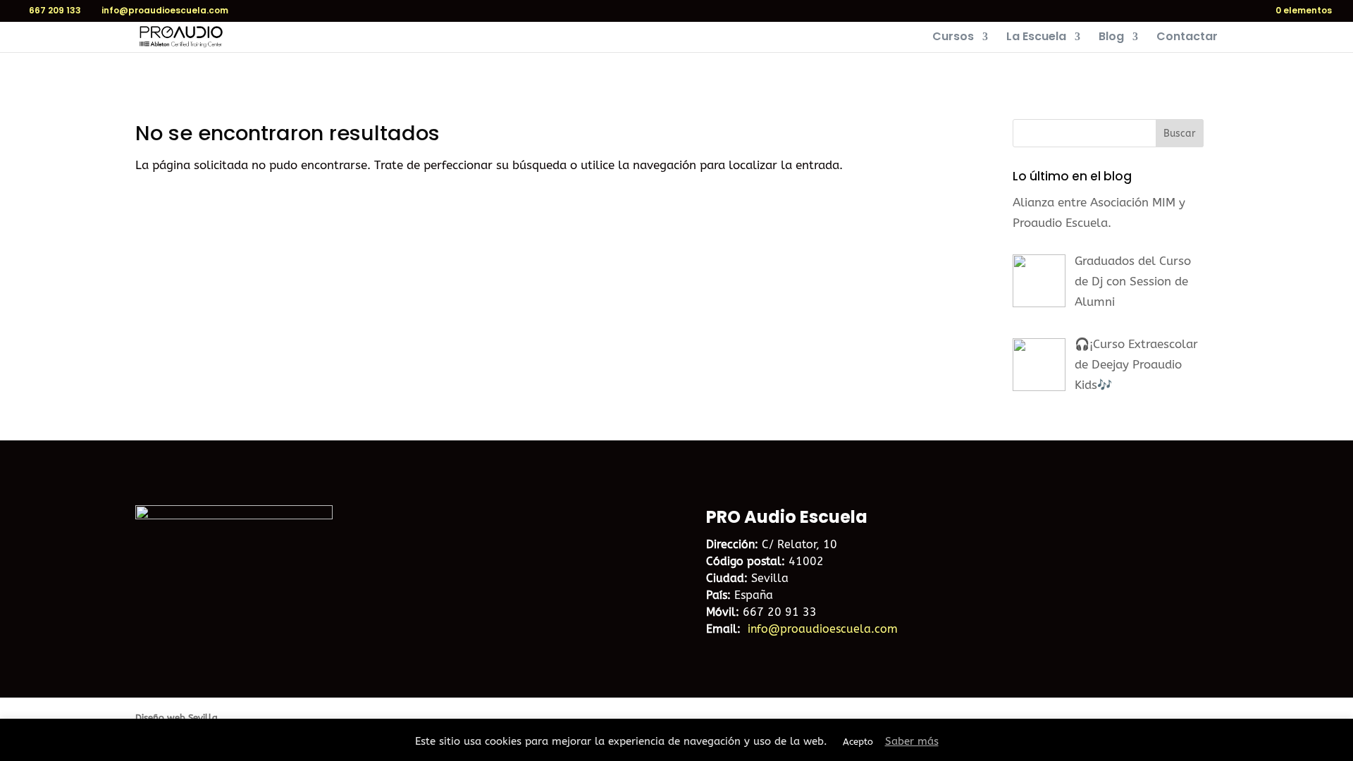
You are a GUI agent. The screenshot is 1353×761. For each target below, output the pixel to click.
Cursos (953, 38)
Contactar (1187, 38)
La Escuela (1036, 38)
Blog (1111, 38)
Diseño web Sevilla (176, 717)
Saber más (912, 741)
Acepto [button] (858, 741)
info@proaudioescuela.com (823, 629)
